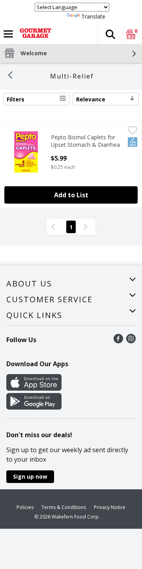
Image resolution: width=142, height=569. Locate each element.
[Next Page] (87, 227)
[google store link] (34, 407)
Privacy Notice (109, 507)
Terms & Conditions (63, 507)
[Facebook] (118, 341)
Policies (25, 507)
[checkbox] (132, 131)
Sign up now (30, 476)
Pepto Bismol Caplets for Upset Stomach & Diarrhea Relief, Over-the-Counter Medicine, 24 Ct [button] (85, 141)
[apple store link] (34, 388)
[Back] (10, 76)
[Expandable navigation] (8, 34)
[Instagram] (131, 341)
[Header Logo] (33, 34)
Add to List (71, 195)
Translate (93, 16)
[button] (110, 34)
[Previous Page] (55, 227)
